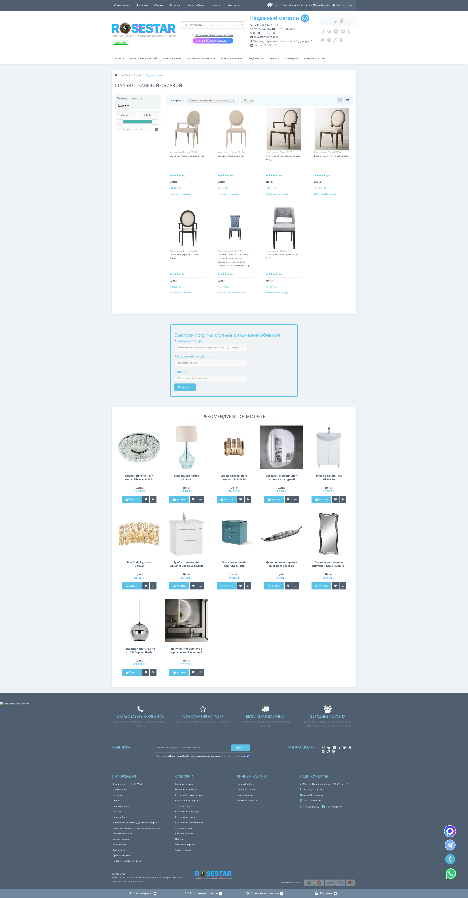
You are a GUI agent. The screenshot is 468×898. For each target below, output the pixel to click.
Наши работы (195, 5)
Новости (216, 5)
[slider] (120, 121)
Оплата (159, 5)
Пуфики (179, 838)
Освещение (291, 58)
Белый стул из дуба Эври (231, 155)
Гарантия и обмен (122, 806)
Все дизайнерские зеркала (189, 795)
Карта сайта (119, 849)
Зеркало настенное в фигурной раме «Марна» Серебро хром (329, 564)
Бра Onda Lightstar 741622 (139, 564)
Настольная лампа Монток (186, 477)
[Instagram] (322, 32)
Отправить (185, 387)
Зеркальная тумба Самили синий (234, 564)
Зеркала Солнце (184, 806)
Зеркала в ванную (232, 58)
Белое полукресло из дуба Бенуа (187, 155)
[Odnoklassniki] (348, 32)
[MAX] (450, 831)
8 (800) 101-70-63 (264, 33)
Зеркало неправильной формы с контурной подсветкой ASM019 (281, 477)
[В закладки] (145, 499)
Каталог (119, 58)
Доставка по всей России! (294, 5)
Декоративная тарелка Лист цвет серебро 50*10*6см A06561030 (281, 564)
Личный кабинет (246, 784)
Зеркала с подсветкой (144, 58)
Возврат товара (121, 838)
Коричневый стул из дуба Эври (331, 155)
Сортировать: (177, 100)
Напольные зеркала (186, 789)
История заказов (246, 789)
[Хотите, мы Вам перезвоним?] (450, 859)
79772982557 (262, 29)
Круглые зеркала (184, 833)
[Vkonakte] (329, 32)
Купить (133, 499)
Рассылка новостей (247, 800)
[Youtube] (343, 32)
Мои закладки (245, 795)
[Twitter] (323, 41)
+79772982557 (285, 29)
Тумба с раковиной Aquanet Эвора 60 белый (186, 564)
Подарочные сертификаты (127, 860)
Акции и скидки (183, 849)
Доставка (142, 5)
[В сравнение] (153, 499)
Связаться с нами (122, 833)
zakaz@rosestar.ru (266, 37)
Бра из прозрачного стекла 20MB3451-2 (233, 477)
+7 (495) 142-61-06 (265, 25)
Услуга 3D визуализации (213, 41)
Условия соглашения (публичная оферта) (135, 822)
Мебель (274, 58)
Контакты (234, 5)
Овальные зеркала (185, 844)
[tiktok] (335, 41)
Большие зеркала (184, 784)
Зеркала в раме (172, 58)
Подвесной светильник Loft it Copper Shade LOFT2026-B (139, 650)
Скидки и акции (314, 58)
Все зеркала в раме (185, 816)
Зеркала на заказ (184, 827)
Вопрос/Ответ (120, 844)
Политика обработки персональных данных (136, 827)
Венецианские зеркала (187, 800)
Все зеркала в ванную (187, 811)
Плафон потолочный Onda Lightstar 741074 (139, 477)
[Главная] (116, 75)
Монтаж (175, 5)
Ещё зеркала (256, 58)
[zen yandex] (329, 41)
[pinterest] (341, 41)
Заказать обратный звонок (214, 35)
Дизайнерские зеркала (201, 58)
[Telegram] (336, 32)
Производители (121, 855)
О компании (122, 5)
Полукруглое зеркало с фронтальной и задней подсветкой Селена (186, 650)
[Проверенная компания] (14, 703)
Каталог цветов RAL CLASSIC (128, 784)
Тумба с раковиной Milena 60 (329, 477)
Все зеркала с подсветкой (189, 822)
